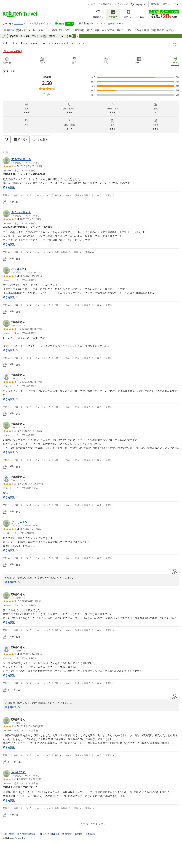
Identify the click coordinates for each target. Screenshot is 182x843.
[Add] (174, 44)
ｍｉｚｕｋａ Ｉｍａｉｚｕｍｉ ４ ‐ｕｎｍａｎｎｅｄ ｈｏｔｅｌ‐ (43, 43)
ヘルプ (91, 4)
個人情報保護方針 (27, 834)
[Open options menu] (177, 159)
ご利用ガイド (104, 4)
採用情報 (67, 834)
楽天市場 (155, 4)
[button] (21, 160)
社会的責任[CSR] (49, 834)
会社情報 (9, 834)
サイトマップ (121, 4)
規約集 (78, 834)
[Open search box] (7, 139)
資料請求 (90, 834)
